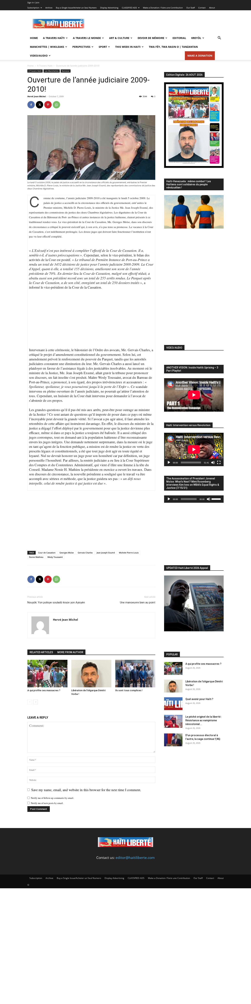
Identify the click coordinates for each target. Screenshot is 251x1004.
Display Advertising (109, 7)
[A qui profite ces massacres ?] (47, 673)
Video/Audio (39, 55)
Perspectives (81, 46)
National (65, 71)
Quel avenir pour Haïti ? (199, 699)
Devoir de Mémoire (151, 38)
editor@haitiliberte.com (135, 857)
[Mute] (213, 462)
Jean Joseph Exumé (106, 552)
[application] (194, 449)
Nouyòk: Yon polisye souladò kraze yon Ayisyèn (56, 602)
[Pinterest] (48, 104)
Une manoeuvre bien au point (137, 602)
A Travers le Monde (87, 38)
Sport (103, 46)
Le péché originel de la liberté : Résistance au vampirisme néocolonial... (203, 720)
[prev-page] (29, 702)
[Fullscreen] (219, 462)
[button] (219, 38)
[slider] (216, 498)
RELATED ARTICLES (41, 652)
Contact (202, 7)
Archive (48, 7)
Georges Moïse (67, 552)
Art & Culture (119, 38)
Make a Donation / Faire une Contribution (163, 7)
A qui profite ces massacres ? (43, 690)
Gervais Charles (85, 552)
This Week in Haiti (128, 46)
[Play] (169, 462)
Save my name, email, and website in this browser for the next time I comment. (86, 789)
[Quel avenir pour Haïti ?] (173, 703)
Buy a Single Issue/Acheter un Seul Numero (76, 7)
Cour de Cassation (46, 552)
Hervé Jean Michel (36, 96)
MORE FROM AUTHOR (70, 652)
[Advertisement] (157, 23)
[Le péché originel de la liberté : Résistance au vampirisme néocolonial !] (173, 721)
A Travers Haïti (54, 38)
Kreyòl (196, 38)
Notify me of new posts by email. (47, 803)
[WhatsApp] (56, 104)
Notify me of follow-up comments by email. (52, 798)
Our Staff (190, 7)
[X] (39, 104)
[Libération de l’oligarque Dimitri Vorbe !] (91, 673)
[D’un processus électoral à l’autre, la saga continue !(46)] (173, 739)
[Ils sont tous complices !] (135, 673)
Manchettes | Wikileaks (47, 46)
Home (34, 38)
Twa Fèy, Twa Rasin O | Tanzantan (173, 46)
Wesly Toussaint (55, 557)
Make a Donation (199, 55)
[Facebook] (31, 104)
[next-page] (35, 702)
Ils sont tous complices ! (129, 690)
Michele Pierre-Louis (129, 552)
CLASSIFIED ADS (129, 7)
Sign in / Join (33, 2)
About (212, 7)
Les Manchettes (52, 71)
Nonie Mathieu (36, 557)
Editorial (179, 38)
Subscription (33, 7)
